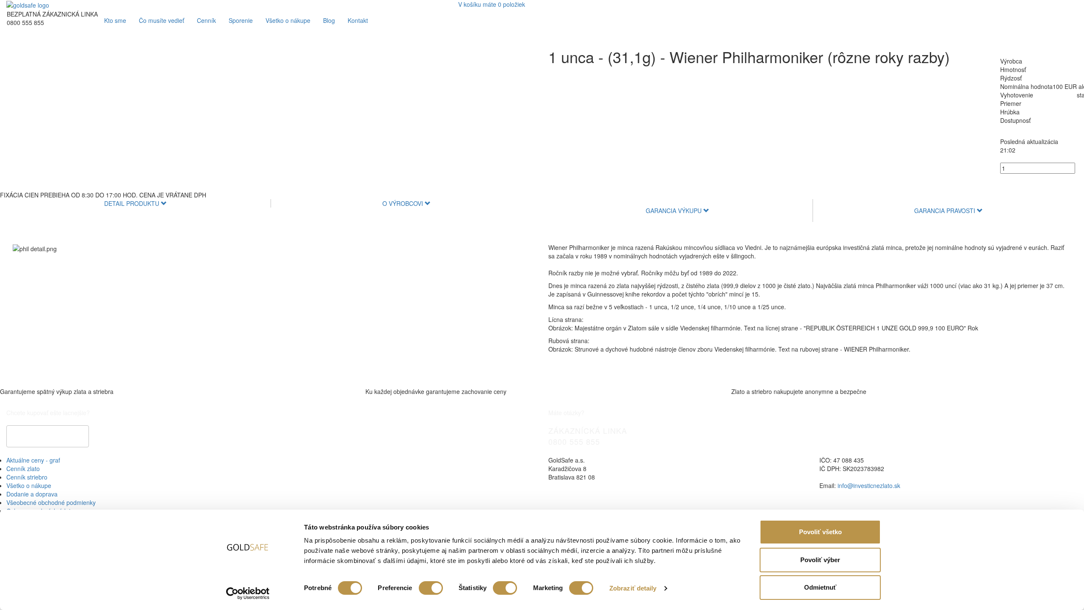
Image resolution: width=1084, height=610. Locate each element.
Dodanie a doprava (32, 494)
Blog (329, 20)
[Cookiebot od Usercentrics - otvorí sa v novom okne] (248, 593)
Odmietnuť (820, 587)
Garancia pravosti (945, 210)
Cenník (206, 20)
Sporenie (241, 20)
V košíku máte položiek (491, 4)
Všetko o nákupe (287, 20)
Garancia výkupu (674, 210)
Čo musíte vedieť (161, 20)
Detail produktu (132, 203)
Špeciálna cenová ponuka (47, 436)
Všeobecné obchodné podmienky (51, 502)
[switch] (431, 588)
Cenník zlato (23, 468)
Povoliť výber (820, 559)
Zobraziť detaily (633, 588)
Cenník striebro (26, 477)
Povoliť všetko (820, 531)
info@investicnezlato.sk (869, 485)
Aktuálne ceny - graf (33, 460)
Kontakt (358, 20)
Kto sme (115, 20)
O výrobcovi (403, 203)
